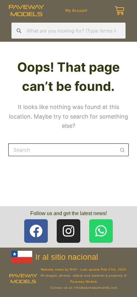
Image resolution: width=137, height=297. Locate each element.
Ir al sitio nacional (66, 256)
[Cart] (119, 10)
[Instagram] (68, 231)
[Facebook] (36, 231)
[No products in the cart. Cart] (120, 10)
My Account (76, 10)
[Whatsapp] (101, 231)
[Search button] (122, 149)
